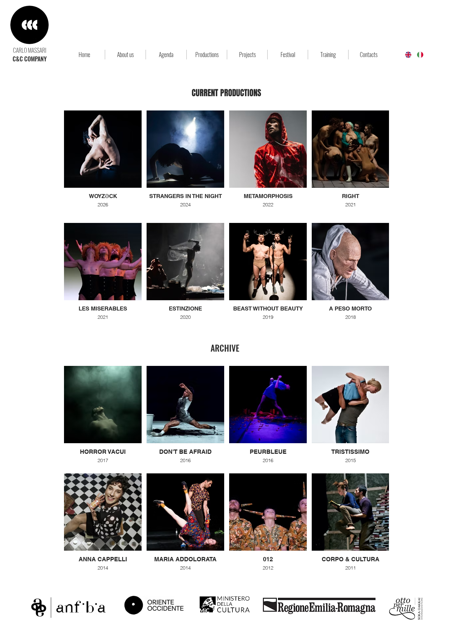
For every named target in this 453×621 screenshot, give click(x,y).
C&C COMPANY (30, 58)
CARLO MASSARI (29, 50)
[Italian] (418, 54)
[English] (406, 54)
